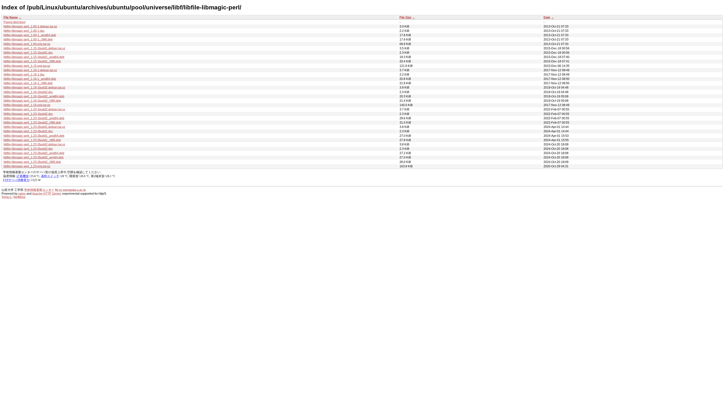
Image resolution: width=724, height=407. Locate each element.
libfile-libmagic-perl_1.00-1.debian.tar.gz (30, 26)
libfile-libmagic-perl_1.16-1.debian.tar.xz (30, 70)
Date (547, 17)
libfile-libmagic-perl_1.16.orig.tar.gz (27, 105)
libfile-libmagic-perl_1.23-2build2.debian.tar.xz (34, 144)
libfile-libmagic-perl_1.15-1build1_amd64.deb (34, 57)
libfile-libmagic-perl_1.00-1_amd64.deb (30, 35)
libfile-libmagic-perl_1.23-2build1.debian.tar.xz (34, 127)
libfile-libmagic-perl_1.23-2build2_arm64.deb (34, 157)
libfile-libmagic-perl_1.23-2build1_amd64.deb (34, 135)
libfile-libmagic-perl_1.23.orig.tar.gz (27, 166)
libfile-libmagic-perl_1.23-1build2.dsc (28, 114)
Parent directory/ (14, 22)
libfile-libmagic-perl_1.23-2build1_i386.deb (32, 140)
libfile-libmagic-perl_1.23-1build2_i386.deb (32, 122)
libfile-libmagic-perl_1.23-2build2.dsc (28, 148)
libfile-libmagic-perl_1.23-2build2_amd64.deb (34, 153)
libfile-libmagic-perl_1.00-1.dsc (24, 30)
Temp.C (7, 197)
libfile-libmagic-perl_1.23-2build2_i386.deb (32, 162)
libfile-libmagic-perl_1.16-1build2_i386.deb (32, 100)
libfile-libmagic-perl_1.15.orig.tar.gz (27, 65)
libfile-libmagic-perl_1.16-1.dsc (24, 74)
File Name (11, 17)
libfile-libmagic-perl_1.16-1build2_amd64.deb (34, 96)
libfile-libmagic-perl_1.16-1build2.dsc (28, 92)
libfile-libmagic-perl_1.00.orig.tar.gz (27, 44)
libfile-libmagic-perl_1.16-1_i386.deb (28, 83)
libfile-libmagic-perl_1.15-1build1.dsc (28, 52)
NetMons (19, 197)
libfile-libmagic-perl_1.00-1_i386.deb (28, 39)
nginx (22, 193)
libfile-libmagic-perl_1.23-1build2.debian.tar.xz (34, 109)
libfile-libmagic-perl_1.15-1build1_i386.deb (32, 61)
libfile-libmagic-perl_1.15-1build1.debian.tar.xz (34, 48)
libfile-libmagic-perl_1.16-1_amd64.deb (30, 78)
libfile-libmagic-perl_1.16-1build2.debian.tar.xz (34, 87)
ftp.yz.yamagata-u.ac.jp (70, 189)
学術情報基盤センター (39, 189)
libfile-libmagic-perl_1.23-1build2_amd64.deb (34, 118)
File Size (405, 17)
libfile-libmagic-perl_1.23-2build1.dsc (28, 131)
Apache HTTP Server (46, 193)
